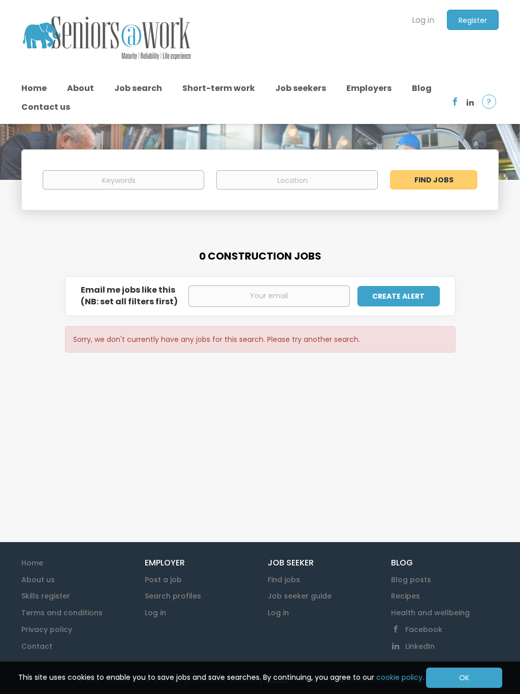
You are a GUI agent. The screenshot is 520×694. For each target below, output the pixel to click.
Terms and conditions (62, 613)
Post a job (163, 580)
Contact (36, 646)
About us (38, 580)
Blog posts (411, 580)
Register (473, 20)
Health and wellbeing (430, 613)
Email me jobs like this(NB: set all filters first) (129, 296)
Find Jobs (433, 180)
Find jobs (284, 580)
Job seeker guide (300, 596)
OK (464, 678)
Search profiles (173, 596)
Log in (423, 20)
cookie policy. (400, 677)
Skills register (45, 596)
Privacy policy (46, 629)
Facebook (423, 629)
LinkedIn (420, 646)
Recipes (405, 596)
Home (32, 563)
